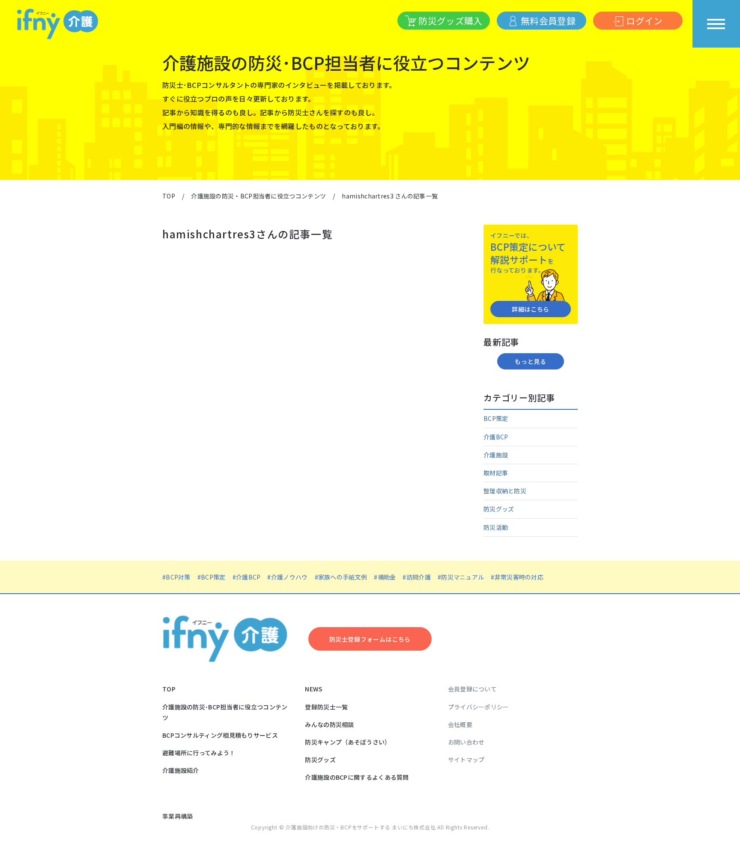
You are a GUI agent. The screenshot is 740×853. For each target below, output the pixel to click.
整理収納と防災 (504, 491)
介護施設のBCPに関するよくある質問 (357, 777)
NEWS (313, 689)
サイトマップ (466, 759)
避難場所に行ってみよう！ (199, 752)
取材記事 (495, 473)
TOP (169, 689)
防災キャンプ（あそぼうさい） (348, 742)
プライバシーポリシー (478, 707)
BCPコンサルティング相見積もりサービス (220, 735)
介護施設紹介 (180, 770)
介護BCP (495, 437)
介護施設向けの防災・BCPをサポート (332, 827)
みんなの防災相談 (329, 724)
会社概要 (460, 724)
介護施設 (495, 455)
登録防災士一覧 (326, 707)
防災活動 (495, 527)
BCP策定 (495, 418)
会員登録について (472, 689)
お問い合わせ (466, 742)
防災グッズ (498, 509)
